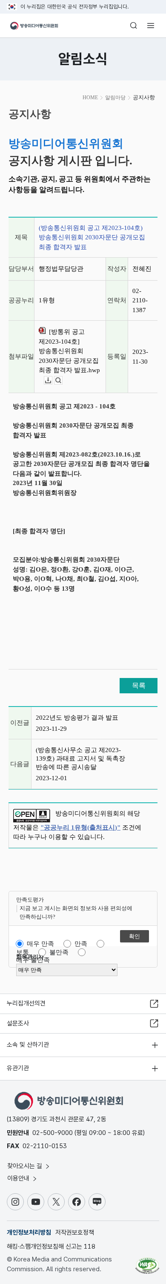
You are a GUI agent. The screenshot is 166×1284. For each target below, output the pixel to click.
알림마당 (115, 98)
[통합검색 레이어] (133, 25)
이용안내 (19, 1178)
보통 (22, 952)
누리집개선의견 (26, 1003)
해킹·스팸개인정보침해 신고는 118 (51, 1246)
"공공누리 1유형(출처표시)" (80, 827)
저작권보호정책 (74, 1232)
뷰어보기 (62, 380)
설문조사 (18, 1023)
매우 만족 (40, 943)
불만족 (59, 952)
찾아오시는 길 (25, 1166)
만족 (80, 943)
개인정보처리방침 (29, 1232)
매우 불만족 (33, 960)
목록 (139, 685)
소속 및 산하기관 (28, 1044)
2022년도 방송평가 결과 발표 (77, 717)
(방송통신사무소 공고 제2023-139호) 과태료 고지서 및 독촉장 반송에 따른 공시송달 (80, 758)
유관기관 (18, 1068)
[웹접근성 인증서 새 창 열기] (147, 1262)
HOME (90, 98)
